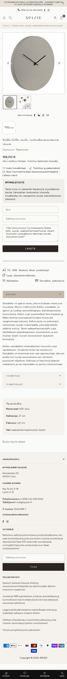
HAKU (62, 676)
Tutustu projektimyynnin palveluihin (21, 630)
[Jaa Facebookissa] (35, 115)
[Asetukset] (55, 18)
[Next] (59, 63)
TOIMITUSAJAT (14, 384)
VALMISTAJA (13, 375)
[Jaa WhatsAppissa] (43, 115)
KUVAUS (11, 294)
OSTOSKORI (44, 676)
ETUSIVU (6, 676)
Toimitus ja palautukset (46, 168)
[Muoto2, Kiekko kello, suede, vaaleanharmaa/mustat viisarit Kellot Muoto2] (9, 102)
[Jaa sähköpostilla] (47, 115)
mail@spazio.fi (24, 502)
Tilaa (33, 567)
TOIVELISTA (24, 676)
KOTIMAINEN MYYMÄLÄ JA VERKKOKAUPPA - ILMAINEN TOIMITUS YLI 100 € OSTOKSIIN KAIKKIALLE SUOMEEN (33, 3)
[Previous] (8, 63)
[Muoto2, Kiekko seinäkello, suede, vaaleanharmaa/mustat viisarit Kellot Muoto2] (24, 102)
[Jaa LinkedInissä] (39, 115)
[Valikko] (4, 17)
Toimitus (32, 161)
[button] (61, 18)
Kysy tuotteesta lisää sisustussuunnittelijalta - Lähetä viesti (31, 173)
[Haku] (10, 17)
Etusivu (6, 25)
